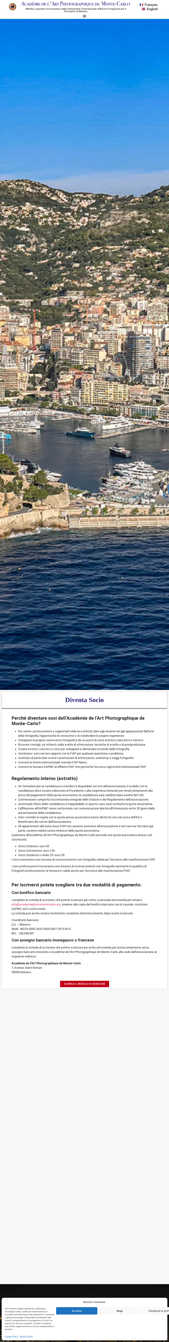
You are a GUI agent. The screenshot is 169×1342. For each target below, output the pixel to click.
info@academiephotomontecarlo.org (36, 904)
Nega (120, 1310)
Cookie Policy (11, 1336)
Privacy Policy (26, 1336)
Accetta (77, 1310)
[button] (84, 16)
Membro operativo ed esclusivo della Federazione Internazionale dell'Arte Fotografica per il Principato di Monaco (76, 10)
